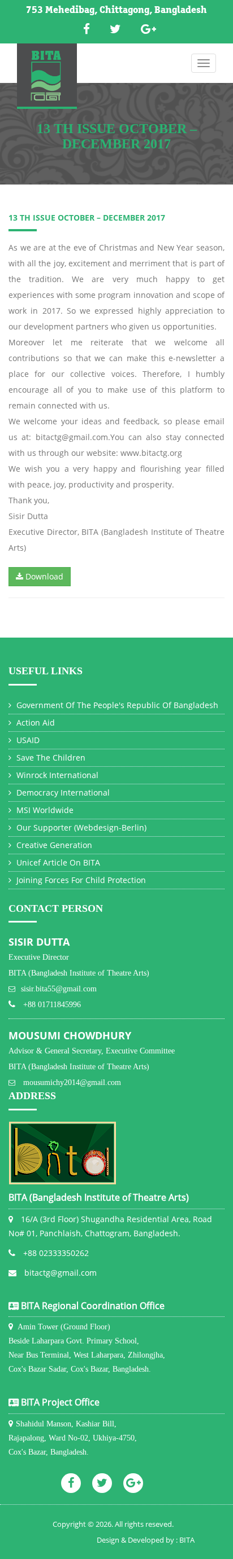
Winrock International (56, 775)
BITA (187, 1540)
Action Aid (34, 722)
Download (43, 576)
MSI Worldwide (44, 810)
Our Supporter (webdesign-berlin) (80, 827)
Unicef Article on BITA (57, 862)
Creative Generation (53, 845)
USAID (27, 740)
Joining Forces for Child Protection (80, 880)
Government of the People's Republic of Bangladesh (116, 705)
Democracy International (62, 792)
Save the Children (49, 757)
